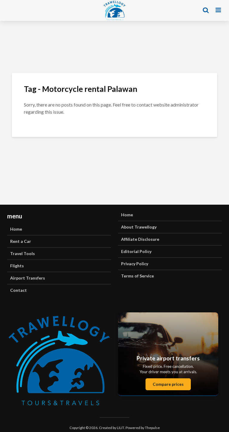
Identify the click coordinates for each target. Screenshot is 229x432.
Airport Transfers (27, 277)
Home (16, 229)
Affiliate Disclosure (140, 239)
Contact (18, 290)
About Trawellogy (139, 226)
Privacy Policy (134, 263)
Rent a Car (20, 241)
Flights (17, 265)
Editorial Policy (136, 251)
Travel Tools (22, 253)
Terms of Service (137, 275)
